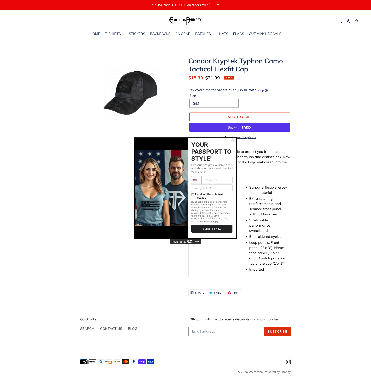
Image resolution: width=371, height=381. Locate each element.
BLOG (132, 328)
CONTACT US (111, 328)
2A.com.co (256, 372)
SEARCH (87, 328)
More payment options (239, 137)
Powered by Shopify (277, 372)
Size (192, 95)
